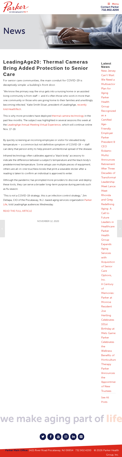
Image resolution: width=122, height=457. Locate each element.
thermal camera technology (68, 115)
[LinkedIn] (73, 436)
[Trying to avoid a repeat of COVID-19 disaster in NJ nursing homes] (2, 228)
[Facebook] (50, 436)
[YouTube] (58, 436)
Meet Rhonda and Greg (107, 195)
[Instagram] (66, 436)
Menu (115, 3)
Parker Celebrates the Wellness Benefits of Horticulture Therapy (108, 351)
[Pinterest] (81, 436)
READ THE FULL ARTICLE (17, 210)
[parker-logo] (38, 7)
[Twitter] (43, 436)
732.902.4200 (83, 450)
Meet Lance (108, 186)
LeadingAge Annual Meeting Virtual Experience (34, 124)
